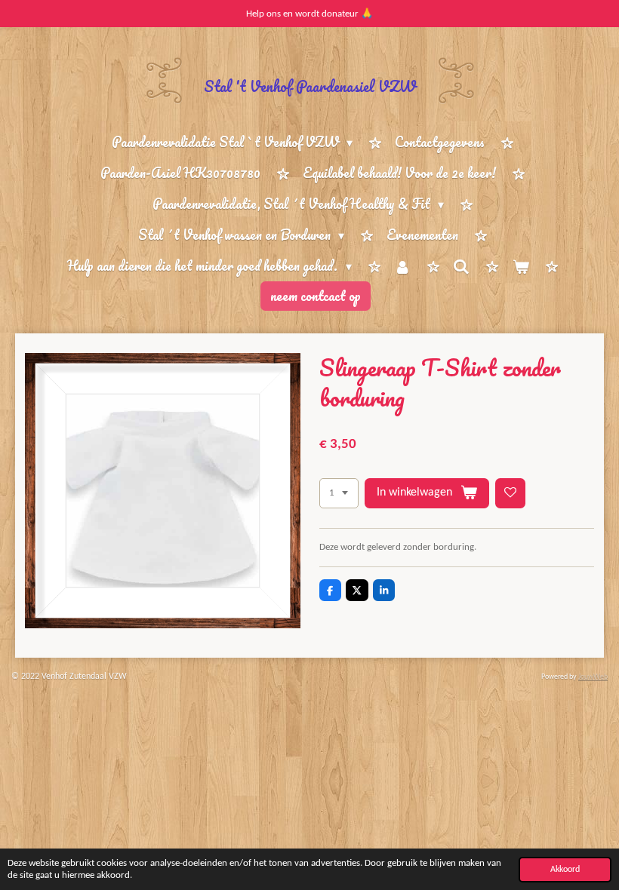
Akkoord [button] (565, 869)
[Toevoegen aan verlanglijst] (510, 493)
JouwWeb (593, 677)
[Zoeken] (461, 266)
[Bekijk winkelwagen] (520, 266)
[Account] (402, 266)
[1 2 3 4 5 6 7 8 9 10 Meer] (339, 493)
